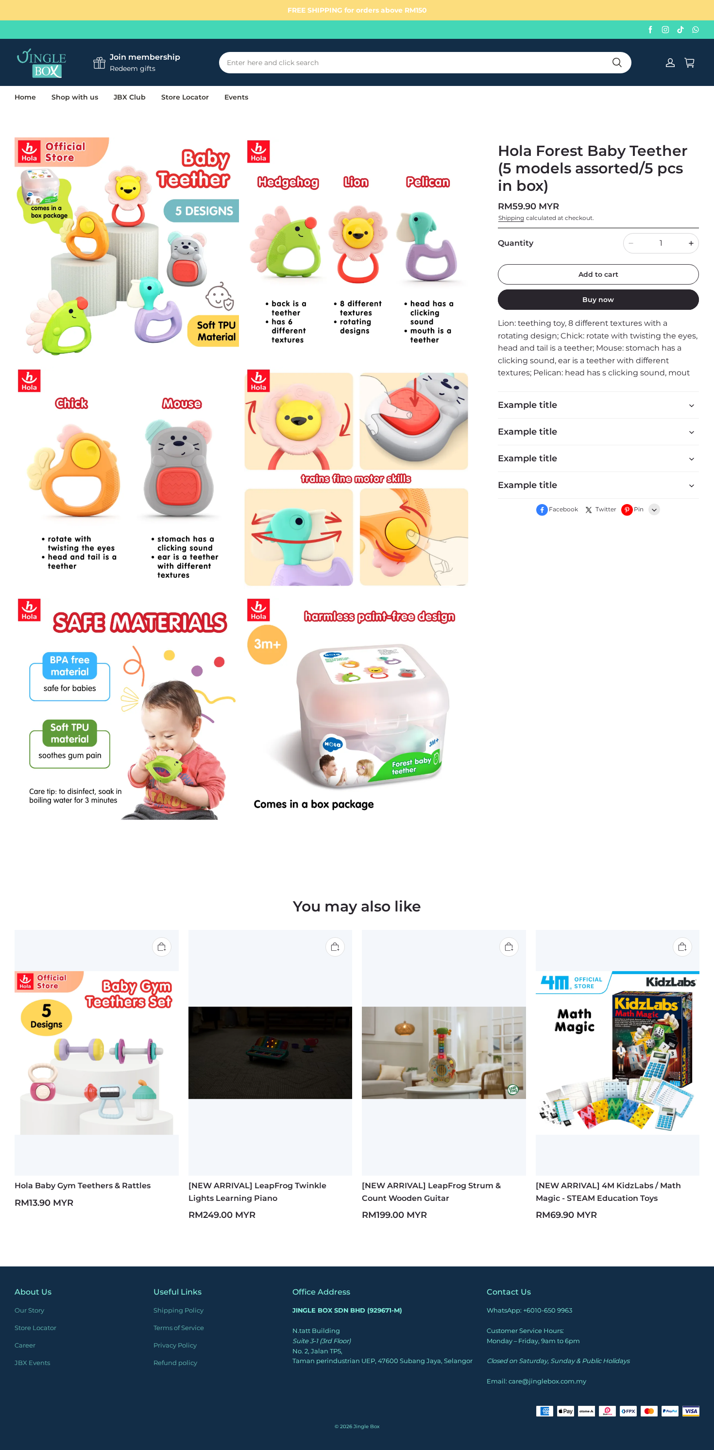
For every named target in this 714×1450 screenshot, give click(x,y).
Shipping (511, 218)
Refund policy (175, 1362)
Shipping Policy (178, 1310)
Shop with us (74, 97)
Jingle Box (366, 1426)
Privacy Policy (175, 1345)
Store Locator (185, 97)
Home (25, 97)
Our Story (29, 1310)
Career (25, 1345)
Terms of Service (178, 1328)
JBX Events (32, 1362)
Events (236, 97)
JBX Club (130, 97)
